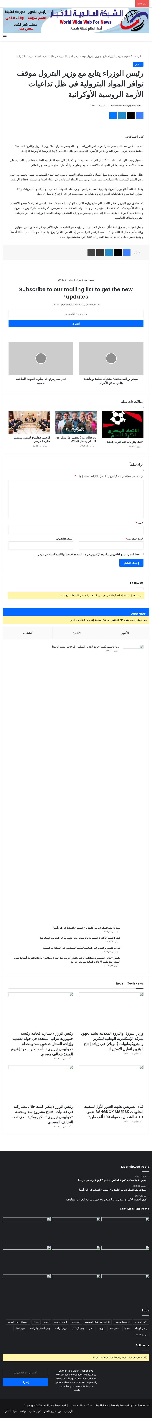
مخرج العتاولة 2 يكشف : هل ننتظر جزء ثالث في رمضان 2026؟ (76, 439)
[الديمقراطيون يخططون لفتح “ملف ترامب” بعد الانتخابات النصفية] (27, 1287)
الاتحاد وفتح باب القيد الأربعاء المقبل (124, 442)
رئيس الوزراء (141, 1328)
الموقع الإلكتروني (64, 538)
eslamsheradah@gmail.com (126, 105)
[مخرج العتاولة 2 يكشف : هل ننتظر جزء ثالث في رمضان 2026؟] (76, 422)
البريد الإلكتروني (134, 538)
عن (60, 1411)
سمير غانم (114, 1328)
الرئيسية (137, 56)
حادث (36, 1322)
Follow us (142, 1345)
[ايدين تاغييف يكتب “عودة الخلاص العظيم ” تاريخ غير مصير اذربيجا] (133, 784)
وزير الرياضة (61, 1328)
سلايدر (127, 56)
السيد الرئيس (60, 1322)
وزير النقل (20, 1328)
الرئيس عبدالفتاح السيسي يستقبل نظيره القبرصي (32, 439)
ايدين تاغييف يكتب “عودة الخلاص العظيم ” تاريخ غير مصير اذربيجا (86, 646)
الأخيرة (77, 633)
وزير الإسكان (78, 1328)
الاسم (139, 522)
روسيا (127, 1328)
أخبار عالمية (35, 1411)
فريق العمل (50, 1411)
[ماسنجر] (113, 115)
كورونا (101, 1328)
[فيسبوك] (139, 115)
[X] (131, 115)
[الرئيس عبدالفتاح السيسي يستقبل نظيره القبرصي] (29, 422)
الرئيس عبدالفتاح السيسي (97, 1322)
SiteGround (139, 1405)
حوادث (23, 1411)
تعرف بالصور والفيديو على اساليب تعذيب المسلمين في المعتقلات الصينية (81, 948)
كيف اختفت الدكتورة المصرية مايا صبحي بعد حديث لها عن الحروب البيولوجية (80, 938)
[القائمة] (4, 36)
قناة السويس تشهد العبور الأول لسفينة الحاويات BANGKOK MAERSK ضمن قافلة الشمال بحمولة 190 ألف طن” (113, 1111)
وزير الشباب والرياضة (40, 1328)
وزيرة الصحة (141, 1334)
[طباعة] (91, 252)
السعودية (76, 1322)
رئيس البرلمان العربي (18, 1322)
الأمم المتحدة (141, 1322)
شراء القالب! (10, 1411)
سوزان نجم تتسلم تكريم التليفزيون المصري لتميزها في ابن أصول (86, 928)
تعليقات (27, 633)
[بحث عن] (147, 36)
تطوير (46, 1322)
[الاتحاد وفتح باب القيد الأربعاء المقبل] (122, 424)
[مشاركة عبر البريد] (100, 252)
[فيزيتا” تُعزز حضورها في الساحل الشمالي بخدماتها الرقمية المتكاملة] (125, 1287)
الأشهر (125, 633)
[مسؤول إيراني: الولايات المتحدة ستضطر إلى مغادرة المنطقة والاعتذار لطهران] (76, 1287)
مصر (91, 1328)
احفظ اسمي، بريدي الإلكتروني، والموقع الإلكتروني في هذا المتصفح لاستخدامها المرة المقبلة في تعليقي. (88, 554)
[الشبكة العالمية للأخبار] (76, 20)
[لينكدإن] (122, 115)
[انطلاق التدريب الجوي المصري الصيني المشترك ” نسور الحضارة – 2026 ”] (27, 1259)
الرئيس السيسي (122, 1322)
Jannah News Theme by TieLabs (90, 1405)
